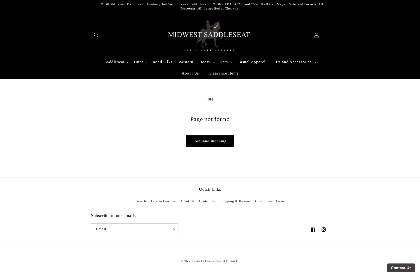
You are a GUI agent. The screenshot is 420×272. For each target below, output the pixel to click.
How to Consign (163, 201)
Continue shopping (210, 141)
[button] (96, 35)
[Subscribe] (172, 229)
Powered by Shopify (227, 261)
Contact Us (207, 201)
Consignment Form (269, 201)
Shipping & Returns (235, 201)
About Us (187, 201)
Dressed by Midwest (203, 261)
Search (141, 201)
